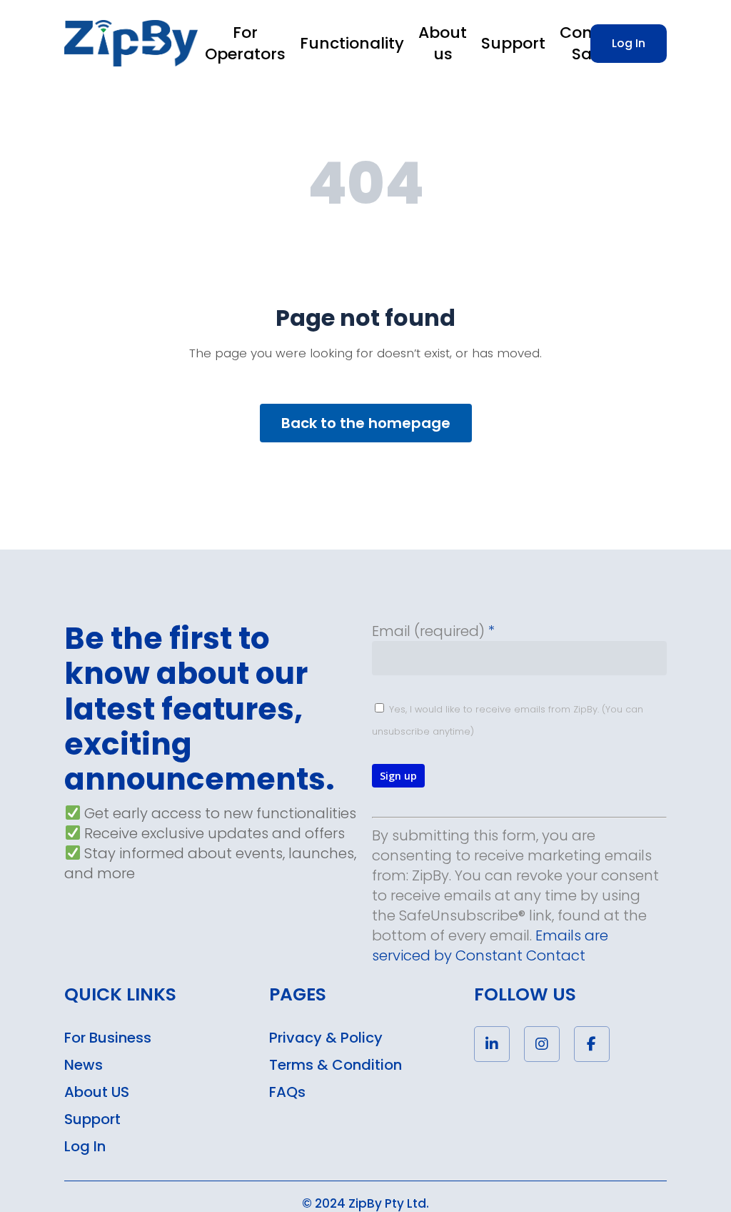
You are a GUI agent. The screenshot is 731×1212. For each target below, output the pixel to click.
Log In (85, 1146)
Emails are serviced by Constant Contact (490, 945)
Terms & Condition (335, 1065)
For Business (107, 1038)
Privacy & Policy (326, 1038)
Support (92, 1119)
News (83, 1065)
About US (96, 1092)
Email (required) (433, 631)
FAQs (287, 1092)
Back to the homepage (365, 423)
